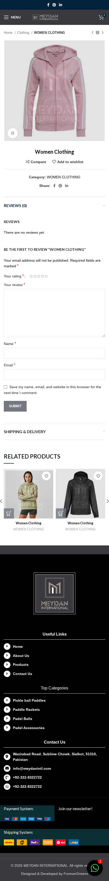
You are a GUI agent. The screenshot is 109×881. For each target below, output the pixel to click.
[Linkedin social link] (61, 5)
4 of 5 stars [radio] (42, 276)
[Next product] (102, 32)
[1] (95, 871)
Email (9, 365)
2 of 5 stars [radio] (35, 276)
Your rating (14, 276)
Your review (14, 284)
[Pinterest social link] (54, 5)
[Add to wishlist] (46, 475)
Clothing (23, 33)
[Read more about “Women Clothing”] (9, 513)
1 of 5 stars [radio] (31, 276)
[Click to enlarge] (13, 133)
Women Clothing (28, 523)
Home (8, 33)
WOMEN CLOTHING (49, 33)
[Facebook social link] (48, 5)
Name (10, 343)
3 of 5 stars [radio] (39, 276)
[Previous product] (92, 32)
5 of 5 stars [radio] (46, 276)
